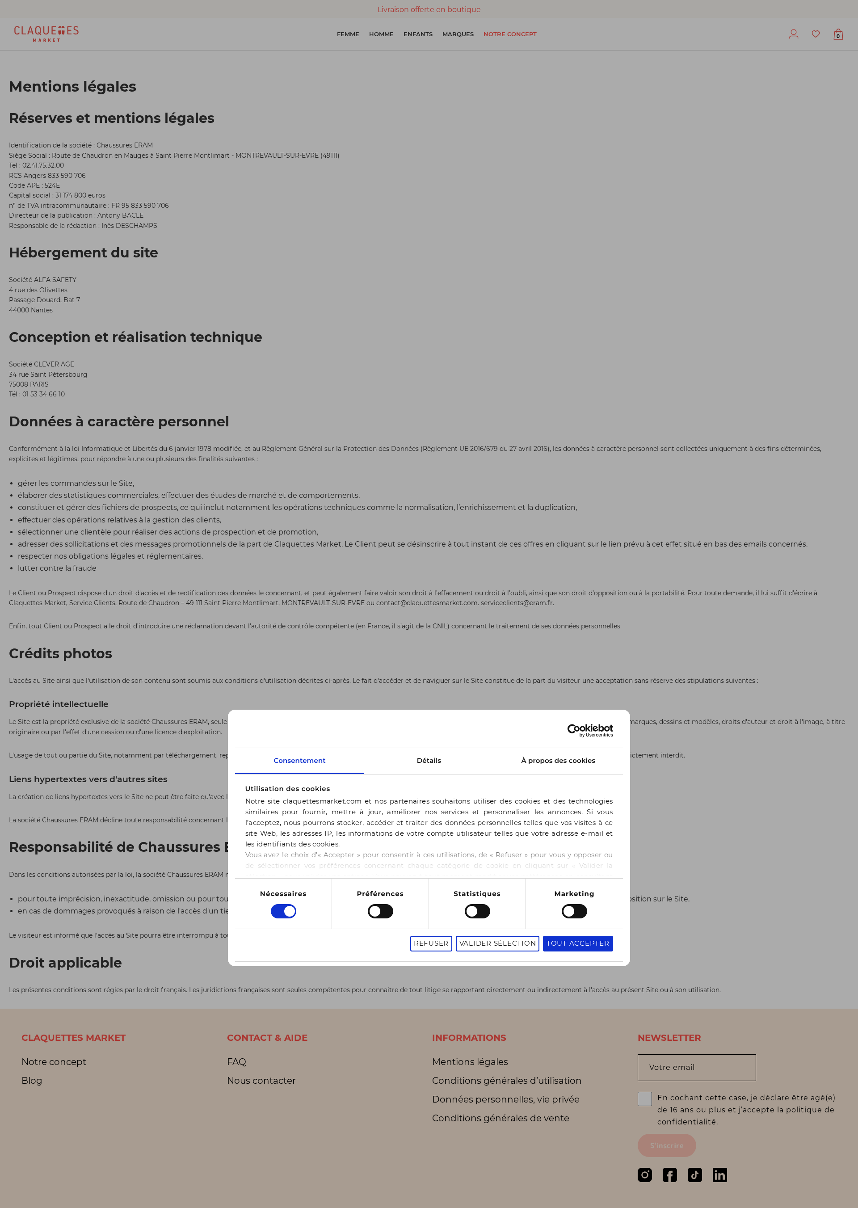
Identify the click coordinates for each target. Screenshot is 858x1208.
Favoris (816, 34)
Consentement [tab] (299, 760)
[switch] (380, 911)
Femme (348, 34)
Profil (793, 34)
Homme (381, 34)
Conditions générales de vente (500, 1118)
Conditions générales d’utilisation (507, 1080)
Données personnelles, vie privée (506, 1099)
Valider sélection (497, 943)
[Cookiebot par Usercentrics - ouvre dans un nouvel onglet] (574, 730)
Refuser (431, 943)
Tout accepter (578, 943)
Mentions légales (470, 1061)
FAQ (236, 1061)
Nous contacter (261, 1080)
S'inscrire (667, 1145)
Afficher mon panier (838, 36)
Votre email (672, 1067)
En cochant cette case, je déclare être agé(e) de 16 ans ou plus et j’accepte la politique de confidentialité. (746, 1110)
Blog (31, 1080)
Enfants (418, 34)
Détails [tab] (429, 760)
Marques (458, 34)
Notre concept (510, 34)
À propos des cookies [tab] (559, 760)
